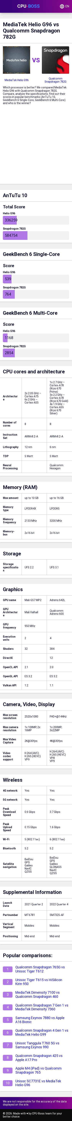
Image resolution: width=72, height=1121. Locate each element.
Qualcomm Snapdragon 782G (55, 80)
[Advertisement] (36, 145)
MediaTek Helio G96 (17, 80)
